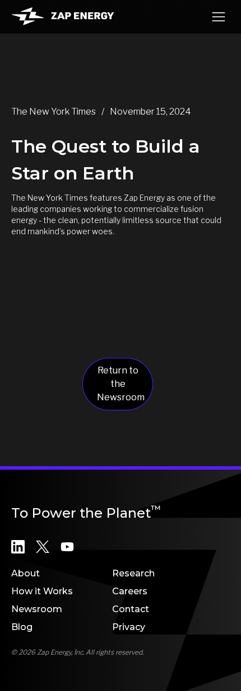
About (25, 573)
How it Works (42, 591)
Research (133, 573)
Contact (130, 609)
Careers (129, 591)
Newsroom (36, 609)
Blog (22, 627)
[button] (218, 17)
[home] (62, 16)
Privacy (128, 627)
